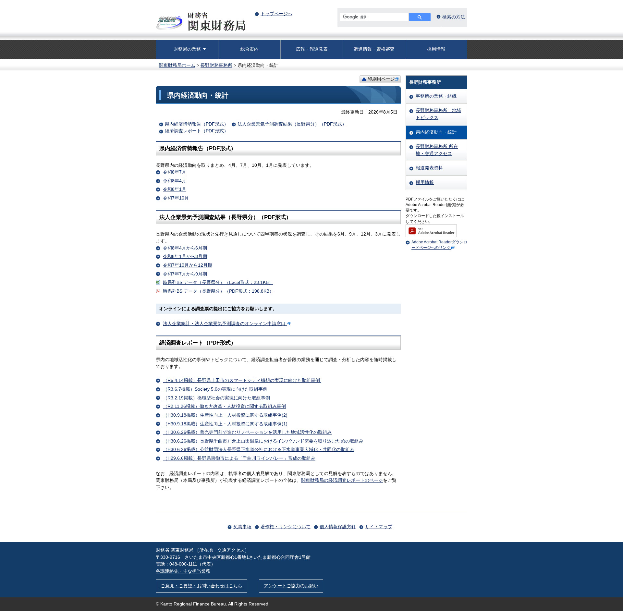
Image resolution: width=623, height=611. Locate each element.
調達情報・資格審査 (374, 49)
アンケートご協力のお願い (291, 585)
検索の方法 (453, 16)
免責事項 (242, 526)
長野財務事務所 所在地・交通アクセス (437, 150)
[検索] (420, 17)
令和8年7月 (174, 172)
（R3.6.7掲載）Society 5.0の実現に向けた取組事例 (215, 389)
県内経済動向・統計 (436, 132)
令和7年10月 (176, 198)
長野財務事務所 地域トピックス (438, 114)
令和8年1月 (174, 189)
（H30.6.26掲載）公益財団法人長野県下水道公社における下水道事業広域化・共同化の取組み (258, 449)
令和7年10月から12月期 (187, 265)
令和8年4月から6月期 (185, 248)
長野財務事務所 (216, 65)
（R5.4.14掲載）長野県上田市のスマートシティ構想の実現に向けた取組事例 (242, 380)
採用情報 (436, 49)
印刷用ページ (381, 78)
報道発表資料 (429, 167)
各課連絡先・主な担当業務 (183, 571)
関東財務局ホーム (177, 65)
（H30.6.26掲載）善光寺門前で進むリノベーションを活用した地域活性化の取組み (247, 432)
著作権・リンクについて (286, 526)
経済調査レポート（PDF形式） (196, 130)
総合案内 (249, 49)
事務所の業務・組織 (436, 96)
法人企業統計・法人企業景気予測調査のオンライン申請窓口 (224, 323)
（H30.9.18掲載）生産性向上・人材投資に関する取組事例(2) (225, 415)
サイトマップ (378, 526)
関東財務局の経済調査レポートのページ (342, 480)
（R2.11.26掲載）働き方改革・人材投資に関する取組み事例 (224, 406)
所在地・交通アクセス (222, 550)
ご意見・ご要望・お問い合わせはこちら (201, 585)
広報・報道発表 (312, 49)
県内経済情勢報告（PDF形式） (196, 124)
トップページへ (276, 13)
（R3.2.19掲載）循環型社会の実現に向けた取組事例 (216, 397)
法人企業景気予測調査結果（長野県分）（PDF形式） (292, 124)
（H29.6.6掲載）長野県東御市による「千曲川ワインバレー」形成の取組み (239, 458)
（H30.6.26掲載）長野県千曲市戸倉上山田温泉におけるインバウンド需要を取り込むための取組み (263, 441)
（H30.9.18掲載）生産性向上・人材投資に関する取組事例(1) (225, 423)
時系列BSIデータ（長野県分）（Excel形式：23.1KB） (218, 282)
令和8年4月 (174, 180)
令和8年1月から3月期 (185, 256)
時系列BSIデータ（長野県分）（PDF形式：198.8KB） (218, 291)
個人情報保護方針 (338, 526)
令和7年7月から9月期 (185, 273)
